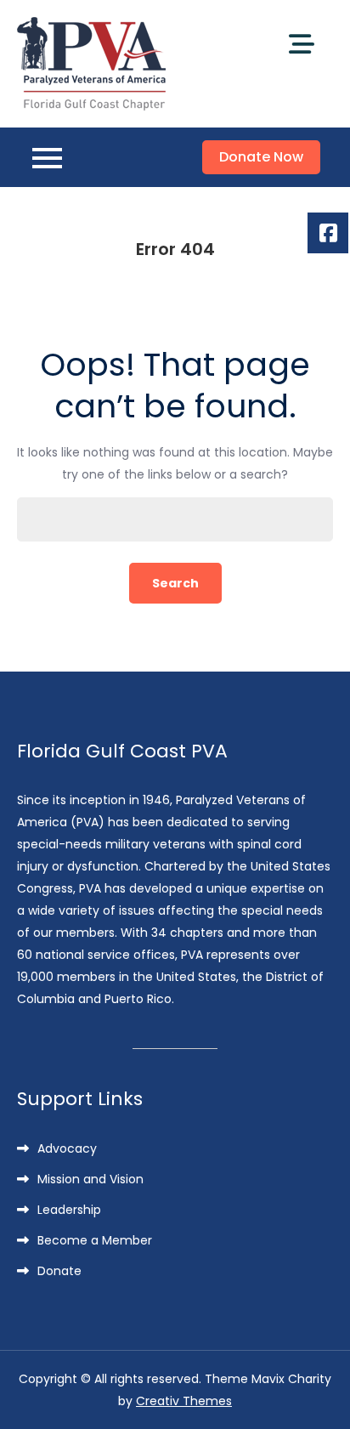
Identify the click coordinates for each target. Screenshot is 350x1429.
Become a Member (94, 1240)
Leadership (69, 1209)
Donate (59, 1270)
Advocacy (67, 1148)
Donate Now (261, 157)
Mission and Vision (90, 1179)
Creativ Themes (184, 1400)
